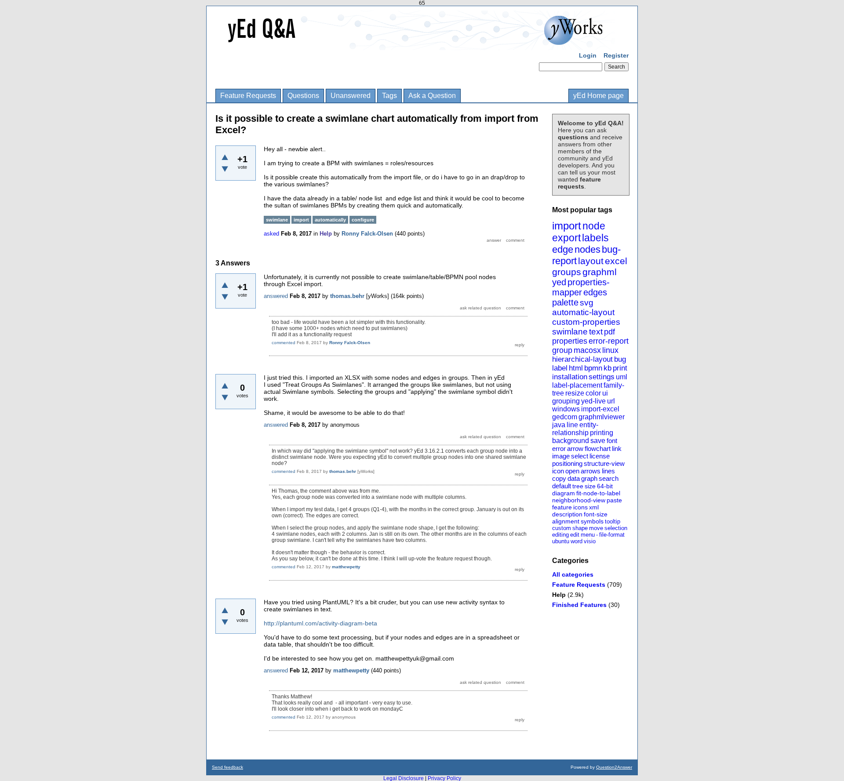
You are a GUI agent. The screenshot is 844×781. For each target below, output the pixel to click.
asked (271, 233)
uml (621, 377)
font (612, 440)
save (597, 440)
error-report (609, 341)
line (572, 425)
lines (608, 471)
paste (614, 500)
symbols (592, 521)
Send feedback (227, 767)
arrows (590, 471)
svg (586, 302)
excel (616, 261)
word (576, 541)
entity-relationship (575, 428)
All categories (572, 574)
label (560, 368)
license (599, 456)
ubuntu (560, 541)
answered (276, 296)
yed (559, 282)
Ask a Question (432, 95)
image (561, 456)
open (572, 471)
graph (589, 478)
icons (580, 507)
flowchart (598, 448)
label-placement (577, 385)
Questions (303, 95)
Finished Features (579, 604)
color (593, 393)
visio (590, 541)
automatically (330, 219)
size (590, 486)
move (596, 528)
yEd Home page (598, 95)
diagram (563, 493)
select (579, 456)
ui (605, 393)
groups (566, 272)
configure (363, 219)
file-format (612, 534)
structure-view (604, 463)
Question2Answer (614, 767)
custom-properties (586, 322)
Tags (389, 95)
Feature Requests (248, 95)
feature (562, 507)
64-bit (605, 486)
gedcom (564, 417)
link (617, 448)
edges (595, 292)
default (561, 486)
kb (607, 368)
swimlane (570, 331)
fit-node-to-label (598, 493)
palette (565, 302)
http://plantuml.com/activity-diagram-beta (320, 623)
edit (574, 534)
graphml (599, 272)
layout (591, 261)
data (574, 478)
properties (569, 341)
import (566, 226)
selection (615, 528)
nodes (587, 249)
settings (602, 377)
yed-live (593, 401)
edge (562, 249)
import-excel (600, 409)
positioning (567, 463)
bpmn (593, 368)
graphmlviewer (601, 417)
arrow (575, 448)
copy (559, 478)
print (620, 368)
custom (561, 528)
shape (580, 528)
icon (558, 471)
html (576, 368)
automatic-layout (583, 312)
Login (588, 55)
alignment (565, 521)
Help (559, 594)
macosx (587, 350)
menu (588, 534)
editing (560, 534)
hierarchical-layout (582, 359)
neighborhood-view (578, 500)
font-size (596, 514)
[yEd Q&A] (415, 44)
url (611, 401)
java (558, 425)
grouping (566, 401)
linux (610, 350)
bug (620, 359)
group (562, 350)
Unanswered (351, 95)
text (596, 331)
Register (616, 55)
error (559, 448)
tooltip (612, 521)
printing (601, 432)
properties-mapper (581, 287)
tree (577, 486)
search (608, 478)
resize (574, 393)
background (570, 440)
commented (283, 342)
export (566, 237)
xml (594, 507)
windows (566, 409)
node (593, 226)
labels (595, 237)
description (567, 514)
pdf (609, 331)
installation (569, 377)
